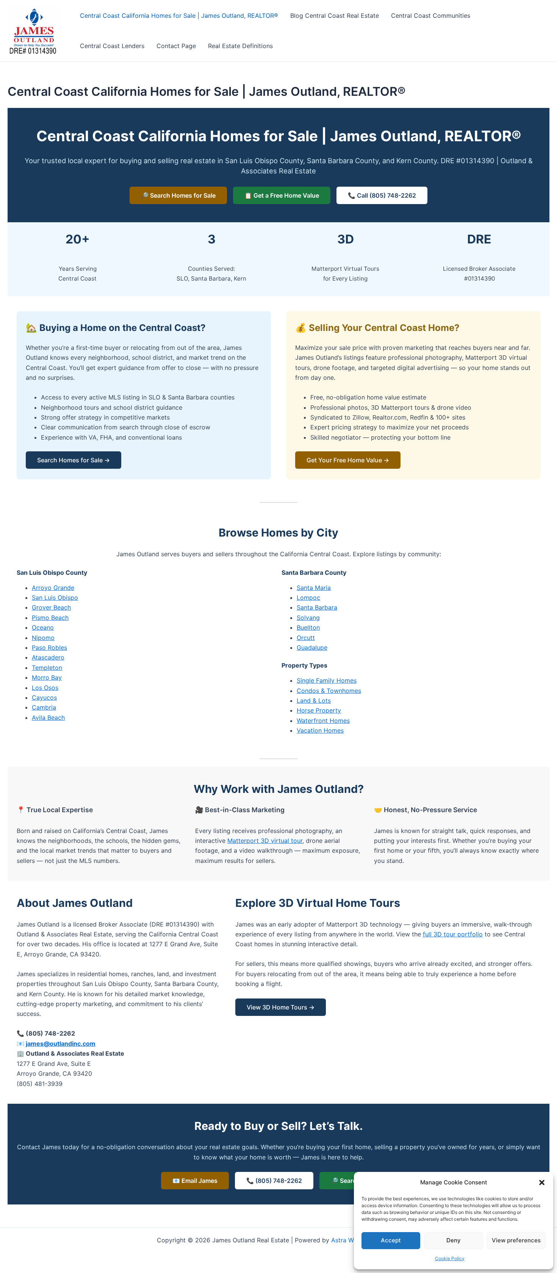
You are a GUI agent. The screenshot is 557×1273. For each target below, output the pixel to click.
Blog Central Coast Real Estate (334, 15)
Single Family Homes (327, 680)
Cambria (44, 707)
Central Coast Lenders (112, 46)
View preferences (516, 1240)
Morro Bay (47, 677)
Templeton (47, 667)
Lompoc (308, 597)
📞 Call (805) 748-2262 (382, 195)
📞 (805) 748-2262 (274, 1180)
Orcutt (306, 637)
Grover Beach (51, 607)
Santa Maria (314, 587)
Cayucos (44, 697)
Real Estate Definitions (240, 46)
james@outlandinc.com (60, 1043)
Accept (391, 1240)
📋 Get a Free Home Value (281, 195)
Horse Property (319, 710)
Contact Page (176, 46)
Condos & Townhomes (329, 690)
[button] (542, 1182)
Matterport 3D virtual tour (264, 840)
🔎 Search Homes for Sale (178, 195)
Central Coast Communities (430, 15)
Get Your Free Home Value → (348, 460)
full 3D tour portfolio (453, 934)
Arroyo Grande (53, 587)
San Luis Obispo (55, 597)
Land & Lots (314, 700)
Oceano (43, 627)
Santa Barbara (317, 607)
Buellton (308, 627)
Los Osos (45, 687)
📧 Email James (194, 1180)
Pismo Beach (50, 617)
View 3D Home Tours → (280, 1007)
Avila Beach (48, 717)
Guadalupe (312, 647)
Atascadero (48, 657)
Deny (453, 1240)
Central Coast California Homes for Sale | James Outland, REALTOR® (179, 15)
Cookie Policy (450, 1258)
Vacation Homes (320, 730)
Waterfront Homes (323, 720)
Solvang (308, 617)
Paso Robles (49, 647)
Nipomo (43, 637)
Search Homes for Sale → (73, 460)
